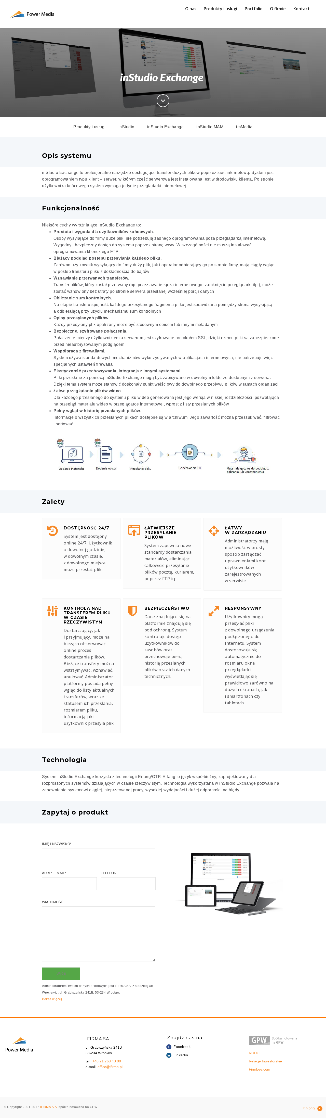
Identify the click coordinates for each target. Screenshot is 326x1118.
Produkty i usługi (220, 8)
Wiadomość (52, 902)
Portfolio (254, 8)
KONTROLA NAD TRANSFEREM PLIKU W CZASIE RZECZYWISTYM (87, 615)
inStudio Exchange (165, 127)
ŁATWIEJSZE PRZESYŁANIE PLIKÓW (160, 533)
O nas (190, 8)
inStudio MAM (209, 127)
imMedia (244, 127)
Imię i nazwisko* (56, 844)
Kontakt (301, 8)
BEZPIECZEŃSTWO (166, 608)
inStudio (126, 127)
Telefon (108, 873)
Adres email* (54, 873)
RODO (254, 1053)
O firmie (278, 8)
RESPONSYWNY (243, 608)
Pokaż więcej (52, 999)
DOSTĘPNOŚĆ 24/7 (86, 528)
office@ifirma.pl (110, 1067)
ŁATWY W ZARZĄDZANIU (245, 530)
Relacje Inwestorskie (265, 1061)
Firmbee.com (259, 1069)
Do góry (309, 1108)
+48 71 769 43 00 (106, 1061)
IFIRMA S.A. (49, 1107)
